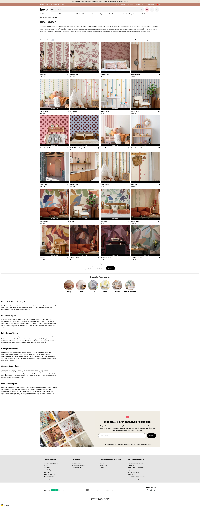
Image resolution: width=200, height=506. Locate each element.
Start (41, 17)
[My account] (152, 9)
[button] (158, 4)
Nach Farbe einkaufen (49, 476)
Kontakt (102, 467)
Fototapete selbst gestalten (51, 463)
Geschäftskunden (76, 467)
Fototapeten (47, 467)
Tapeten (45, 17)
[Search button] (142, 9)
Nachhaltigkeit (103, 465)
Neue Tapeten (47, 472)
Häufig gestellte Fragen (134, 479)
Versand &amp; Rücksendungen (136, 467)
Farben (49, 17)
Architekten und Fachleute (78, 465)
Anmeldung (151, 4)
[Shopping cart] (157, 9)
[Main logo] (44, 9)
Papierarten (131, 465)
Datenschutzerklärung (133, 472)
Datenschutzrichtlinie (146, 444)
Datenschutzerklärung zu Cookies (136, 476)
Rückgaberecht (132, 474)
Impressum (131, 470)
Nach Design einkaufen (50, 479)
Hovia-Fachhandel (76, 463)
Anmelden (151, 435)
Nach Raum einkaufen (49, 474)
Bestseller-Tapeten (48, 470)
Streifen (46, 370)
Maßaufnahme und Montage (135, 463)
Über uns (102, 463)
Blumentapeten (5, 387)
